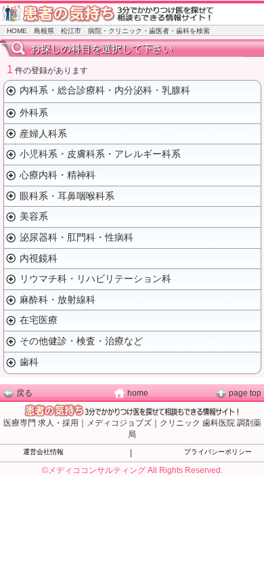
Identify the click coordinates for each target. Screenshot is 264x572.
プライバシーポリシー (218, 451)
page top (245, 393)
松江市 (71, 31)
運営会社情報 (43, 451)
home (137, 393)
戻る (24, 393)
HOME (17, 31)
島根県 (44, 31)
